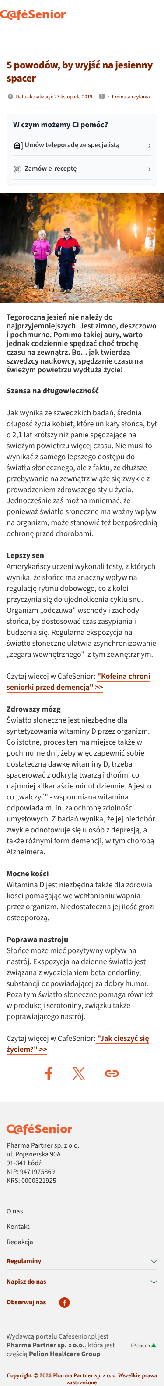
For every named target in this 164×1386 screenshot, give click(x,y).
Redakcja (20, 1242)
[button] (48, 1073)
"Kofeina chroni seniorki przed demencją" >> (78, 682)
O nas (15, 1211)
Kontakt (18, 1227)
